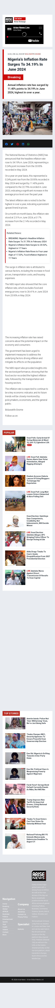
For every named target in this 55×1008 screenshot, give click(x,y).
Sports (5, 922)
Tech (4, 924)
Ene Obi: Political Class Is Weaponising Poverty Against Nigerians (38, 771)
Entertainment (8, 919)
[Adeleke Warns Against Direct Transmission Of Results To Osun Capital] (15, 570)
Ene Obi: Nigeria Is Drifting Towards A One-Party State (38, 755)
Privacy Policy (23, 917)
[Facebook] (5, 420)
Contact (5, 932)
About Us (21, 909)
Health (5, 927)
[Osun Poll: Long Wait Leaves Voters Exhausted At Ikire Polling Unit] (15, 491)
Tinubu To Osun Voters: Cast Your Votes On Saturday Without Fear (37, 821)
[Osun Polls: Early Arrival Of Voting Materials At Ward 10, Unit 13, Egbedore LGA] (15, 437)
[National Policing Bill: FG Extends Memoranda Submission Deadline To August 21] (15, 834)
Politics (5, 917)
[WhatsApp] (8, 420)
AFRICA (5, 911)
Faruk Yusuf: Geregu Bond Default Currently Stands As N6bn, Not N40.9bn (38, 787)
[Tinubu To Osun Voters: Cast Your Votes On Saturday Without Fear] (15, 818)
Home (5, 904)
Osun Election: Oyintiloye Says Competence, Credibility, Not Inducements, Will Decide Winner (38, 521)
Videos (5, 930)
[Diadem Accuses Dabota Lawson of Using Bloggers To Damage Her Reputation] (15, 475)
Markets (21, 929)
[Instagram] (7, 420)
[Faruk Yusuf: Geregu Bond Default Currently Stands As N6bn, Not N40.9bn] (15, 784)
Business (6, 914)
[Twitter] (6, 420)
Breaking (14, 77)
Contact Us (22, 914)
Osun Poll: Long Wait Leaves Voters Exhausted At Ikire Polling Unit (38, 494)
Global (5, 909)
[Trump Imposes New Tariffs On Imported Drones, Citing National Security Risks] (15, 799)
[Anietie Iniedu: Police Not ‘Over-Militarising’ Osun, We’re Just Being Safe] (15, 718)
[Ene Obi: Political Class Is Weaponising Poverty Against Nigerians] (15, 768)
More (4, 935)
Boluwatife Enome (33, 54)
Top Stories (11, 713)
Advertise (21, 912)
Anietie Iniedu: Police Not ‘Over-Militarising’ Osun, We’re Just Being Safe (38, 721)
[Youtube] (10, 420)
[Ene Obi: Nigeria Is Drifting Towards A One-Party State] (15, 753)
